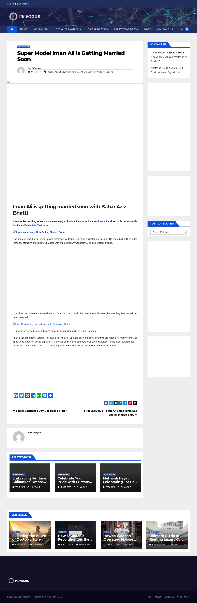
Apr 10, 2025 (112, 545)
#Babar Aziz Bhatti (56, 72)
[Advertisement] (75, 182)
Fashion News (23, 47)
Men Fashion (41, 29)
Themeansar (57, 597)
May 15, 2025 (21, 545)
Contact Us (165, 29)
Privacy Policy (183, 597)
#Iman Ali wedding (105, 72)
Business (154, 532)
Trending (62, 532)
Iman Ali (102, 221)
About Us (159, 597)
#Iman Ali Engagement (85, 72)
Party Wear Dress (126, 29)
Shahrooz (38, 545)
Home (23, 29)
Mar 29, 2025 (158, 545)
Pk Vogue (36, 68)
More (147, 29)
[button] (182, 29)
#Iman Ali (69, 72)
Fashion (16, 532)
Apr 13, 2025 (67, 545)
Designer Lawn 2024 (68, 29)
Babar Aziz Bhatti (33, 225)
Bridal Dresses (98, 29)
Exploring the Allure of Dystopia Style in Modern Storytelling (29, 539)
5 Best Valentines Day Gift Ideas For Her (40, 410)
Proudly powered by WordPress (20, 597)
